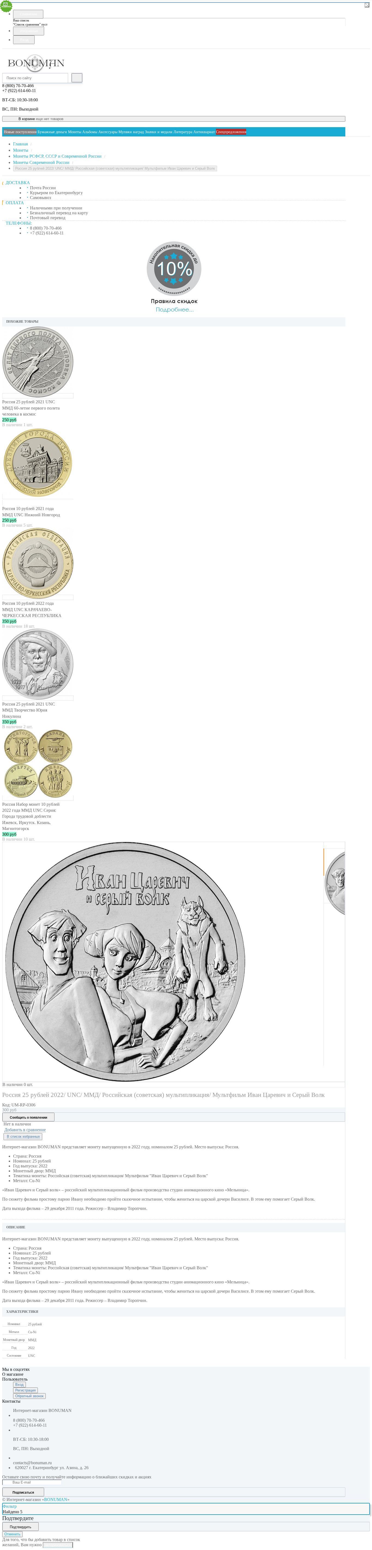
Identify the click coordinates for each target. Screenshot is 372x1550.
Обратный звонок (29, 1396)
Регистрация (25, 1390)
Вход (19, 1385)
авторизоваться (58, 1545)
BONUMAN (55, 1499)
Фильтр (10, 1506)
